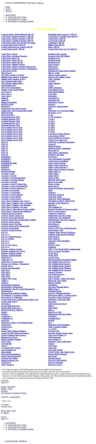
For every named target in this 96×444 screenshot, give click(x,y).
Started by (11, 387)
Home (8, 7)
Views (10, 389)
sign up (40, 3)
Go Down (4, 380)
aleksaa (6, 413)
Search (8, 9)
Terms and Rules (12, 441)
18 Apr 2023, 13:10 (8, 411)
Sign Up (9, 11)
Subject (3, 387)
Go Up (3, 417)
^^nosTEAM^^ (15, 397)
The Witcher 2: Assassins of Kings (13, 393)
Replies (3, 389)
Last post (4, 391)
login (33, 3)
